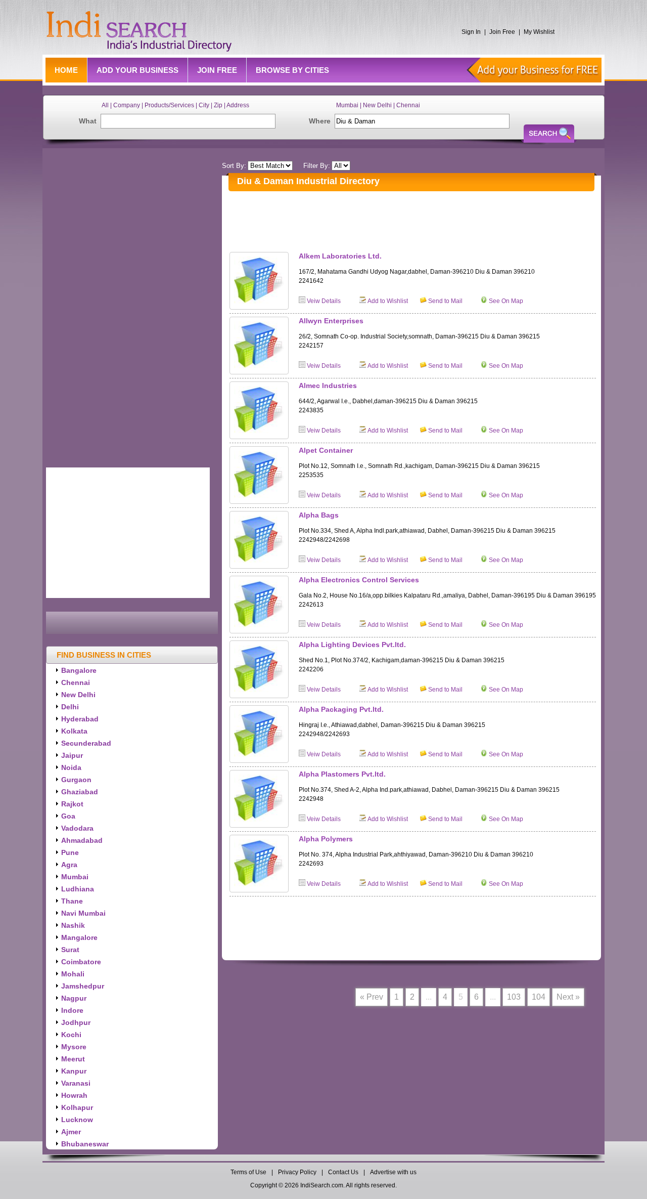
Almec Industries (328, 385)
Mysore (73, 1047)
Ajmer (71, 1132)
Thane (72, 901)
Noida (71, 767)
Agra (69, 865)
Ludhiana (77, 889)
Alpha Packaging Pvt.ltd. (341, 709)
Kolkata (74, 731)
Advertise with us (393, 1172)
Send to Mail (445, 301)
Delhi (70, 707)
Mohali (72, 974)
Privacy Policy (297, 1172)
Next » (568, 997)
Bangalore (79, 670)
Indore (72, 1010)
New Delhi (78, 695)
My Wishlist (539, 31)
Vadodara (77, 828)
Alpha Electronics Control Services (359, 580)
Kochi (71, 1035)
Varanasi (75, 1083)
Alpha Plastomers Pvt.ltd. (342, 774)
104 (538, 997)
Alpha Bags (319, 515)
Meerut (73, 1059)
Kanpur (73, 1071)
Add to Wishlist (387, 301)
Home (66, 70)
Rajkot (72, 804)
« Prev (371, 997)
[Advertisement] (413, 219)
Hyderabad (80, 719)
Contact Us (343, 1172)
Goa (68, 816)
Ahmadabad (82, 840)
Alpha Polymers (326, 839)
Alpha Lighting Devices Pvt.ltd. (352, 644)
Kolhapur (77, 1107)
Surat (70, 950)
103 (514, 997)
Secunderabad (86, 743)
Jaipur (72, 755)
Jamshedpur (82, 986)
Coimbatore (81, 962)
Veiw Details (324, 301)
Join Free (502, 31)
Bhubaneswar (85, 1144)
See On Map (506, 301)
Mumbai (74, 877)
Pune (70, 852)
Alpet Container (326, 450)
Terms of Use (249, 1172)
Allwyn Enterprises (331, 321)
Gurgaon (76, 780)
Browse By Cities (292, 70)
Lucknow (77, 1120)
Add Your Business (137, 70)
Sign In (471, 31)
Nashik (73, 925)
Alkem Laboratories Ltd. (340, 256)
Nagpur (73, 998)
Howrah (74, 1095)
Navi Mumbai (83, 913)
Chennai (75, 682)
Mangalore (79, 937)
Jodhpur (75, 1022)
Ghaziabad (79, 792)
